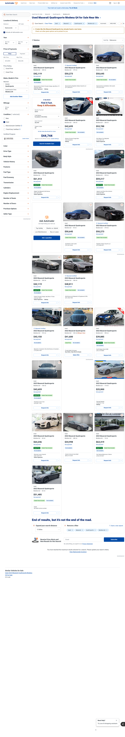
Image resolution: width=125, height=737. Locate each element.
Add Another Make (16, 96)
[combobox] (16, 14)
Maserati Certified (72, 65)
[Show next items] (121, 23)
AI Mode (92, 3)
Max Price (19, 57)
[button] (110, 3)
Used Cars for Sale (37, 14)
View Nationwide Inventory (78, 552)
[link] (37, 82)
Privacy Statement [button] (87, 544)
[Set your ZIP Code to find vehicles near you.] (100, 18)
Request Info (45, 92)
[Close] (116, 720)
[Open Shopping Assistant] (123, 724)
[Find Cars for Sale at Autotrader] (11, 3)
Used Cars (24, 3)
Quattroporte (56, 14)
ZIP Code (21, 24)
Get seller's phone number (40, 508)
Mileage (7, 107)
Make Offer (76, 355)
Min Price (6, 57)
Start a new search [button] (117, 526)
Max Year (20, 41)
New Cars (32, 3)
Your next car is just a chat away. (62, 8)
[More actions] (58, 92)
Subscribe (114, 539)
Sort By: (106, 40)
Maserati (47, 14)
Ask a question (47, 238)
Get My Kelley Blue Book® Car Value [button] (47, 131)
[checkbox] (8, 68)
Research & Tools (78, 3)
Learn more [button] (25, 138)
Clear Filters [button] (48, 23)
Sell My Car (54, 3)
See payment (37, 76)
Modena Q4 (66, 14)
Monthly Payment (39, 110)
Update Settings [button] (55, 138)
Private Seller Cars (43, 3)
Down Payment (38, 121)
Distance (5, 24)
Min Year (7, 41)
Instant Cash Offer (65, 3)
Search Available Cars (47, 144)
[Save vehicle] (59, 46)
